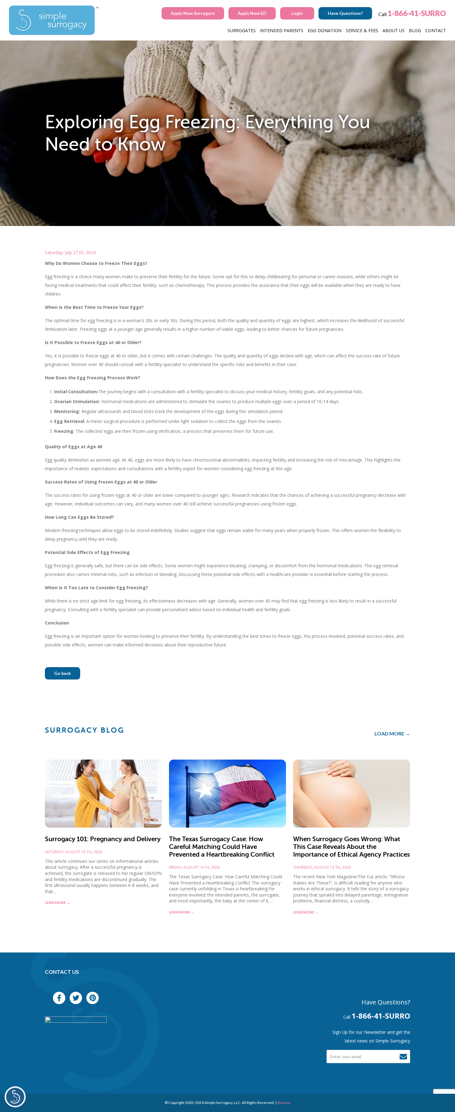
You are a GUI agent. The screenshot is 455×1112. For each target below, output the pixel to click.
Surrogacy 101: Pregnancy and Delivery (103, 839)
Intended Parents (281, 30)
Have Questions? (345, 13)
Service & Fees (362, 30)
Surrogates (242, 30)
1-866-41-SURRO (417, 13)
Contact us (62, 972)
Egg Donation (324, 30)
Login (297, 13)
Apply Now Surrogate (193, 13)
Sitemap (283, 1102)
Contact (435, 30)
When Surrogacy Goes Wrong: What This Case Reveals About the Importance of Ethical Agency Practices (351, 846)
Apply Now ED (252, 13)
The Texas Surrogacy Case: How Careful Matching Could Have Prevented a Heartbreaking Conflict (222, 846)
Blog (415, 30)
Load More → (392, 733)
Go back (62, 673)
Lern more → (57, 902)
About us (394, 30)
